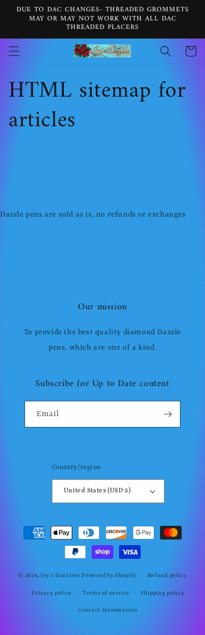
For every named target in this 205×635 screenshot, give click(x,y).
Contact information (107, 610)
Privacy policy (51, 593)
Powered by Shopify (109, 575)
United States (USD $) (97, 491)
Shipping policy (162, 593)
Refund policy (167, 575)
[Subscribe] (167, 414)
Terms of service (106, 593)
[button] (14, 51)
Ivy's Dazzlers (61, 575)
